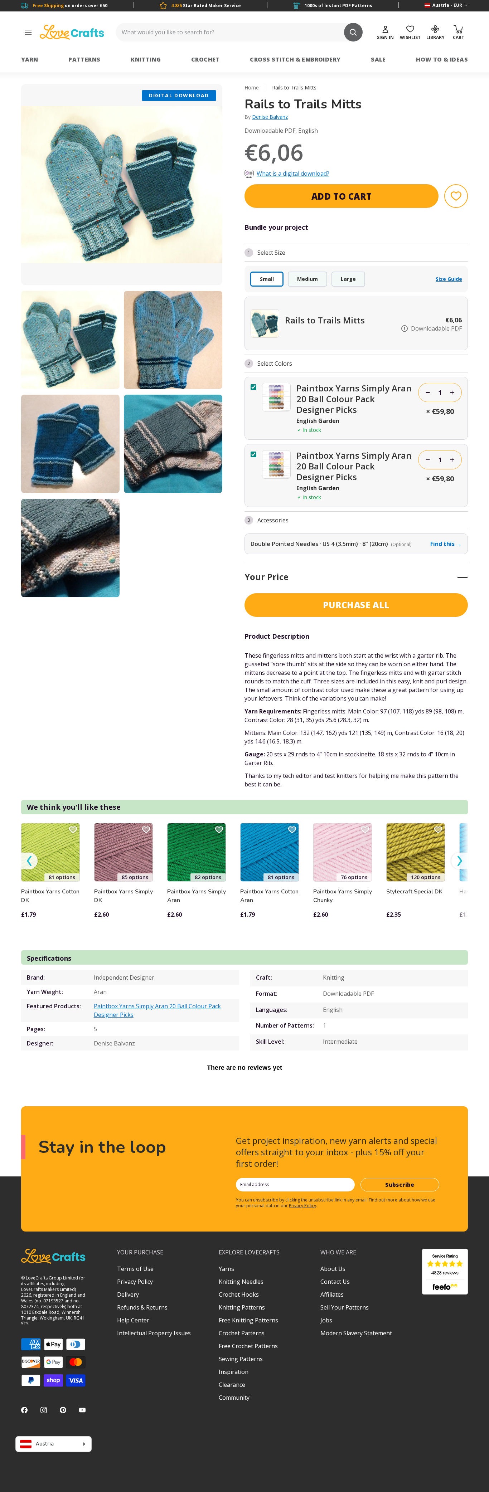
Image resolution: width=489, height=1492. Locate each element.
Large (348, 279)
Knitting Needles (241, 1282)
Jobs (326, 1320)
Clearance (232, 1385)
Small (267, 279)
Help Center (133, 1320)
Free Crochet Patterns (248, 1346)
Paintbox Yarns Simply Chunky (342, 896)
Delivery (128, 1294)
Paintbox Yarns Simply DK (123, 896)
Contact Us (335, 1282)
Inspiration (233, 1372)
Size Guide (449, 279)
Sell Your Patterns (344, 1307)
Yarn (29, 59)
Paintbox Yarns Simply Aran (196, 896)
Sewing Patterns (241, 1359)
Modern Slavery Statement (356, 1333)
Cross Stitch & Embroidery (295, 59)
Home (252, 87)
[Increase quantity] (452, 392)
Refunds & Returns (142, 1307)
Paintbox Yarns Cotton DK (50, 896)
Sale (378, 59)
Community (234, 1397)
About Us (332, 1269)
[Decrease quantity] (428, 392)
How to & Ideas (442, 59)
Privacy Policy (302, 1206)
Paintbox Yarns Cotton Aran (269, 896)
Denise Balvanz (270, 116)
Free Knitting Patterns (248, 1320)
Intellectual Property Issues (154, 1333)
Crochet (205, 59)
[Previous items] (29, 861)
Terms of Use (135, 1269)
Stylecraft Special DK (414, 892)
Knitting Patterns (242, 1307)
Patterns (84, 59)
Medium (307, 279)
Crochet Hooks (239, 1294)
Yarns (226, 1269)
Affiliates (332, 1294)
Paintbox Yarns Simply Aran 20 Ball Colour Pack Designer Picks (157, 1010)
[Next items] (459, 861)
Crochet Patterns (242, 1333)
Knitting (146, 59)
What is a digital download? (293, 173)
